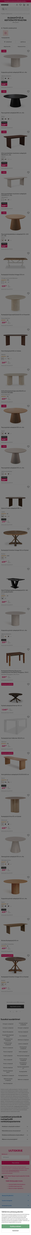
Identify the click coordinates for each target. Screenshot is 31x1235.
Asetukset (15, 1230)
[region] (15, 1221)
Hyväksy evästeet (15, 1226)
